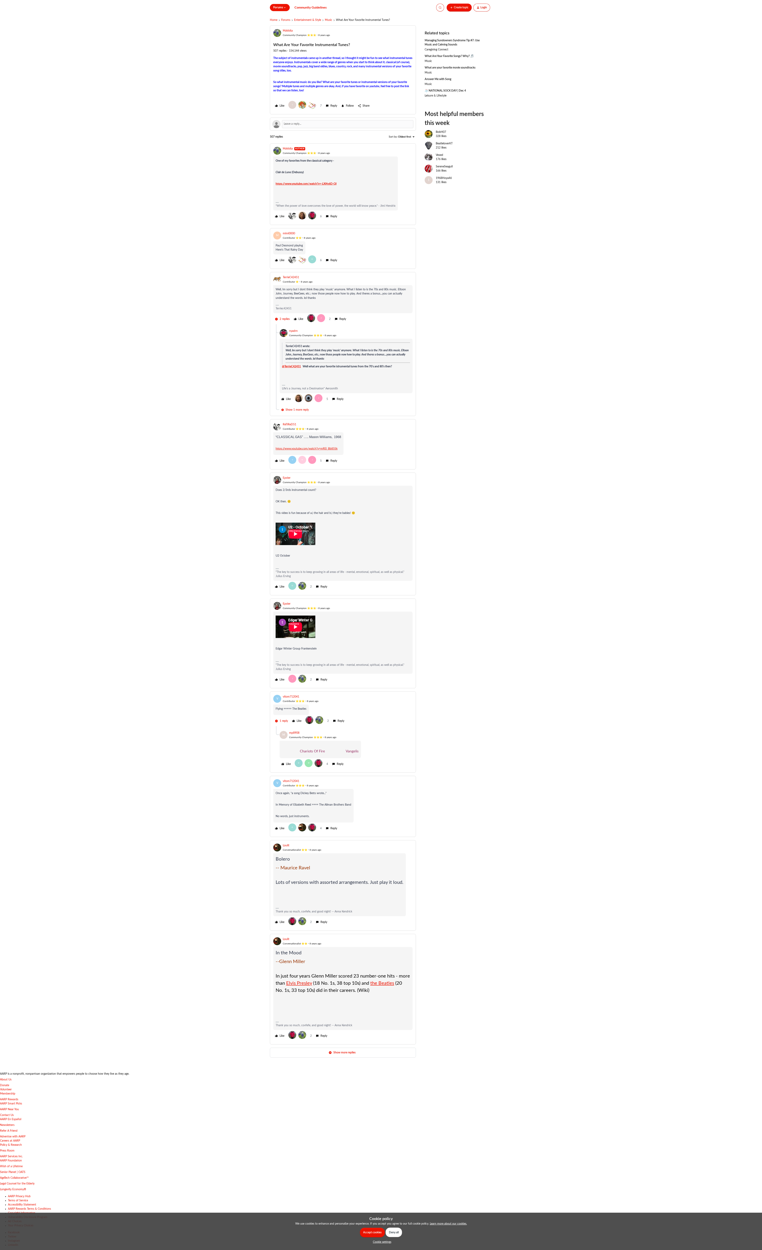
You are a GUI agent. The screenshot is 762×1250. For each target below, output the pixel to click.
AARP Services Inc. (11, 1156)
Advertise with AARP (12, 1136)
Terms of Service (18, 1200)
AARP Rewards (9, 1099)
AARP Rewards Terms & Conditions (29, 1209)
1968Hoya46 (444, 178)
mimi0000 (289, 233)
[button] (459, 8)
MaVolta (288, 30)
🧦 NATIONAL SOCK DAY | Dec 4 (445, 90)
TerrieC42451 (291, 277)
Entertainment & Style (307, 20)
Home (273, 20)
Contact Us (7, 1115)
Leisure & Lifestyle (435, 95)
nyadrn (293, 331)
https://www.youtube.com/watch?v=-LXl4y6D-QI (306, 183)
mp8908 (294, 733)
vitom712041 (291, 696)
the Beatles (382, 983)
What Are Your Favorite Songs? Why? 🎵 (449, 56)
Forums (285, 20)
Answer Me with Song (438, 79)
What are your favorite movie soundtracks (450, 67)
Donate (4, 1085)
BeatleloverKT (444, 143)
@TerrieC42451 (291, 366)
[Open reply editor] (343, 124)
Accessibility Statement (22, 1204)
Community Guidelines (310, 7)
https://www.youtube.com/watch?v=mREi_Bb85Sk (307, 448)
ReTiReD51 (289, 424)
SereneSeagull (444, 166)
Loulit (286, 845)
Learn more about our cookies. (448, 1223)
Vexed (439, 155)
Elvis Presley (299, 983)
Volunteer (6, 1089)
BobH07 (441, 132)
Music (328, 20)
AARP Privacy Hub (19, 1196)
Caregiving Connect (436, 49)
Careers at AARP (10, 1140)
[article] (343, 184)
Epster (287, 478)
